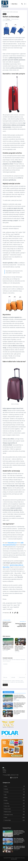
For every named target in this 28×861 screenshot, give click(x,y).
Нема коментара (15, 19)
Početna (4, 11)
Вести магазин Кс (14, 859)
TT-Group (7, 19)
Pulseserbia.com (12, 542)
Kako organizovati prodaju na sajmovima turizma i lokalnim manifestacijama (19, 712)
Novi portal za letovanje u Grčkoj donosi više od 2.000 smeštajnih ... (8, 648)
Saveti (8, 11)
